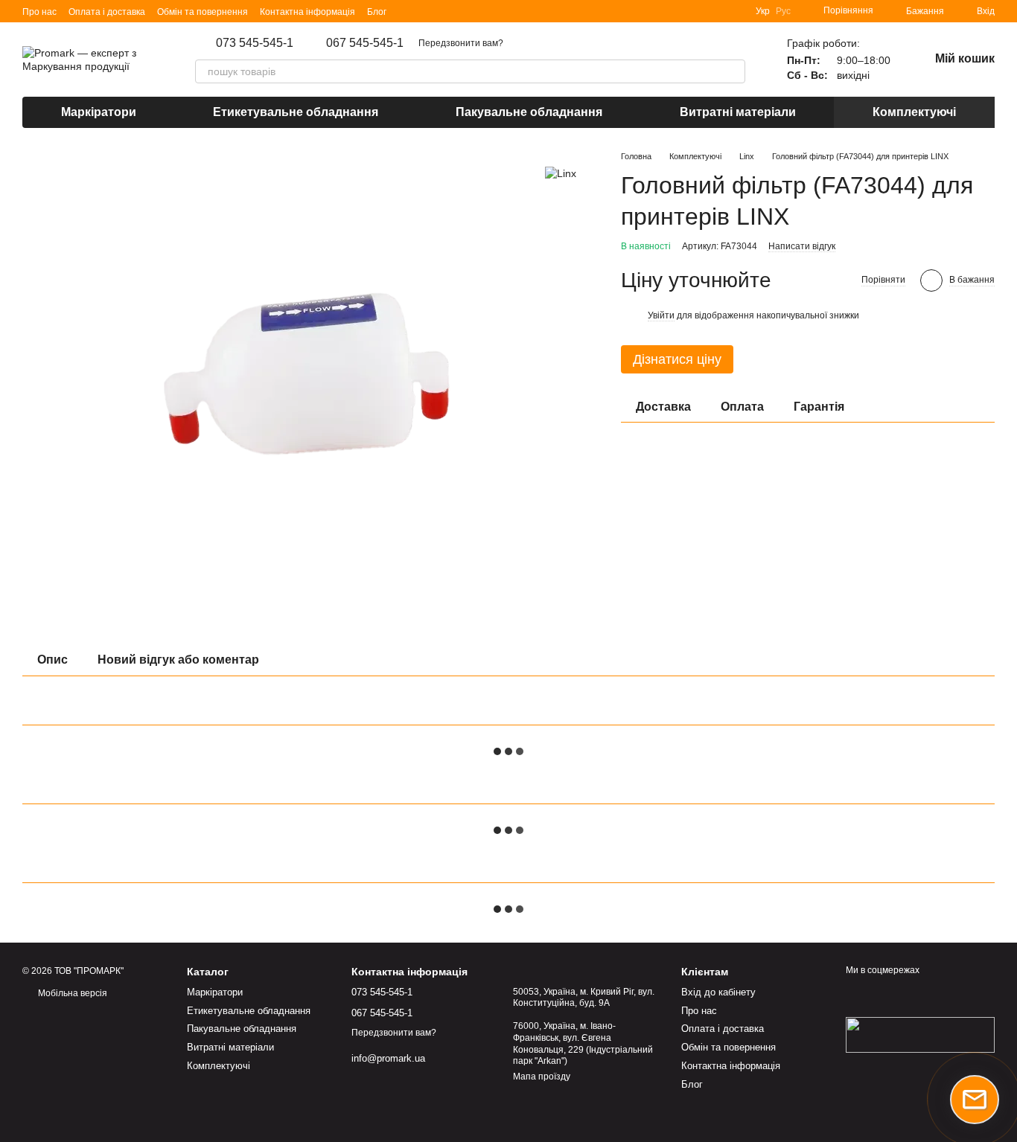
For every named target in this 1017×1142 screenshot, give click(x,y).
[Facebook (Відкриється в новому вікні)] (443, 11)
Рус (783, 11)
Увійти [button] (661, 315)
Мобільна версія (71, 993)
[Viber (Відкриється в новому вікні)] (479, 11)
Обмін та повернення (202, 12)
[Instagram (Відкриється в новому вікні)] (425, 11)
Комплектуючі (914, 112)
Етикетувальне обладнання (295, 112)
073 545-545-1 (254, 43)
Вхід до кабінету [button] (718, 992)
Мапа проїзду (541, 1076)
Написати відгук (801, 246)
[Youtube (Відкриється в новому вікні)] (461, 11)
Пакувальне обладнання (529, 112)
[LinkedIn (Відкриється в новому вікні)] (407, 11)
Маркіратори (98, 112)
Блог (376, 12)
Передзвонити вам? (460, 43)
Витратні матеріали (738, 112)
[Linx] (560, 172)
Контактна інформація (307, 12)
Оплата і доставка (106, 12)
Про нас (39, 12)
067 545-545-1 (365, 43)
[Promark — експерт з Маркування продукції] (920, 1034)
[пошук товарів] (733, 71)
